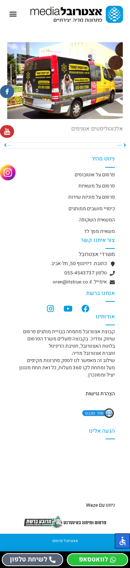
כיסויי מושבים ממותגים (92, 208)
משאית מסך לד (99, 231)
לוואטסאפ (93, 559)
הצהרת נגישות (100, 393)
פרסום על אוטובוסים (95, 175)
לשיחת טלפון (28, 559)
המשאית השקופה (97, 220)
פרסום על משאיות (96, 186)
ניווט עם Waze (100, 505)
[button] (13, 13)
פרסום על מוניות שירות (91, 197)
